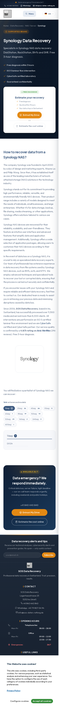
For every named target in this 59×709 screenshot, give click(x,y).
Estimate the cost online (31, 126)
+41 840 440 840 (12, 6)
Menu (31, 13)
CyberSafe (45, 323)
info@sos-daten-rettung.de (45, 6)
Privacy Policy (13, 690)
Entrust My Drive (31, 115)
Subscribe (48, 555)
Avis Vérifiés (43, 330)
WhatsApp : (30, 608)
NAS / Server (30, 26)
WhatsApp (27, 6)
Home (6, 26)
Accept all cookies (42, 701)
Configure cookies (19, 701)
